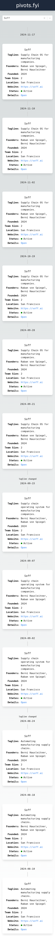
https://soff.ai (32, 86)
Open (24, 95)
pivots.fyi (27, 5)
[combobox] (4, 18)
